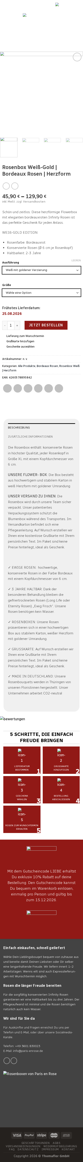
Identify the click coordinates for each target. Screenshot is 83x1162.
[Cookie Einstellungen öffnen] (8, 1156)
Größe (6, 285)
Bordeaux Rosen (47, 366)
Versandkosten (34, 201)
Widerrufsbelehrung (60, 1146)
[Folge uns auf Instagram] (14, 1060)
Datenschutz (28, 1149)
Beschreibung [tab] (19, 427)
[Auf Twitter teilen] (28, 388)
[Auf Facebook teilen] (18, 388)
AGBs (56, 1143)
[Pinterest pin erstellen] (48, 388)
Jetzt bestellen (46, 325)
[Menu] (77, 31)
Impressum (50, 1149)
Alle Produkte (26, 366)
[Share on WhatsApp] (7, 388)
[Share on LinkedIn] (59, 388)
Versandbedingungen (23, 1146)
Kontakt (68, 1149)
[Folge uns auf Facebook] (7, 1060)
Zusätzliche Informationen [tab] (30, 436)
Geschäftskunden (35, 1143)
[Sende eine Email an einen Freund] (38, 388)
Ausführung (10, 262)
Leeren (76, 260)
